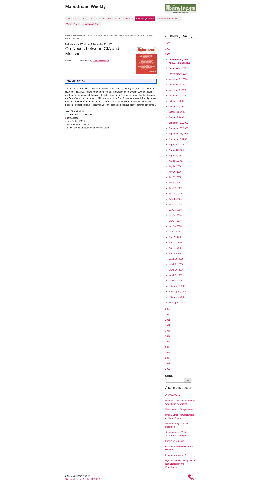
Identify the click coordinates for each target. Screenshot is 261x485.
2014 (167, 336)
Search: (169, 376)
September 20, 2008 (178, 128)
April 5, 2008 (175, 253)
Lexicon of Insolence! (175, 455)
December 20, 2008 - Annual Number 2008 (116, 35)
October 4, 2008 (176, 117)
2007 (167, 49)
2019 (167, 363)
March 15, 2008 (176, 270)
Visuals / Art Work (91, 24)
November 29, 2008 (178, 74)
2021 (68, 18)
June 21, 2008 (175, 193)
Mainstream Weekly (85, 6)
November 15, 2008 (178, 85)
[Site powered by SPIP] (192, 477)
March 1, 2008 (175, 281)
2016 (167, 347)
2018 (167, 358)
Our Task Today (172, 395)
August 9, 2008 (176, 155)
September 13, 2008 (178, 134)
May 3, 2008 (174, 232)
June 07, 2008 (175, 204)
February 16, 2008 (177, 291)
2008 (93, 35)
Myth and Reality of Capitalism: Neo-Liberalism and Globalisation (180, 463)
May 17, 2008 (175, 221)
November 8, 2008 (177, 90)
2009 (167, 309)
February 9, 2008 (177, 297)
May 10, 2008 (175, 226)
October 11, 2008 (177, 112)
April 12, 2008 (175, 248)
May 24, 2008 (175, 215)
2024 (93, 18)
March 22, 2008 (176, 264)
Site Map (69, 479)
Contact (87, 479)
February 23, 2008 (177, 286)
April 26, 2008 (175, 237)
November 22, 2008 (178, 79)
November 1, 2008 (177, 95)
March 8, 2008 (175, 275)
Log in (78, 479)
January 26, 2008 (177, 302)
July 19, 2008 (175, 172)
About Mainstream (124, 18)
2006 (167, 43)
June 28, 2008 (175, 188)
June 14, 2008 (175, 199)
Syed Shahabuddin (101, 61)
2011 (167, 320)
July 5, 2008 (174, 183)
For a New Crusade (174, 441)
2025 (101, 18)
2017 (167, 352)
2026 (109, 18)
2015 (167, 341)
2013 (167, 331)
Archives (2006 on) (145, 18)
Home (67, 35)
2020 (167, 369)
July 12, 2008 (175, 177)
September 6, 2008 (178, 139)
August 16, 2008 (176, 150)
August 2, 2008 (176, 161)
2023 (85, 18)
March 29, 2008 (176, 259)
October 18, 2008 (177, 106)
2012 (167, 325)
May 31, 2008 (175, 210)
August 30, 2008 (176, 144)
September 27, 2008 (178, 123)
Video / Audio (72, 24)
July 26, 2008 (175, 166)
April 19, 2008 (175, 242)
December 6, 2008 (177, 68)
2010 (167, 314)
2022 (76, 18)
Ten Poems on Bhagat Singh (179, 409)
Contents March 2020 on (169, 18)
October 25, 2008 (177, 101)
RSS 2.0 (96, 479)
